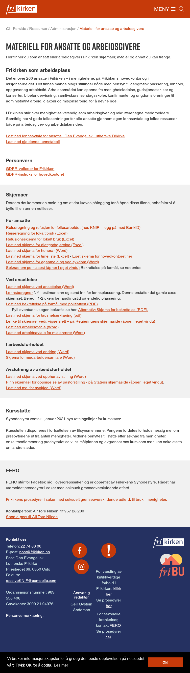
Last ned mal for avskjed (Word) (33, 387)
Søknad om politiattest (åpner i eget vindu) (43, 267)
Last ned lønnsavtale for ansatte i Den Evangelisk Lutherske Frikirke (65, 136)
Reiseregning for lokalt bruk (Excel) (37, 233)
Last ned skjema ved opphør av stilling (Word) (46, 376)
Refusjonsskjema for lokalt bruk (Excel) (40, 239)
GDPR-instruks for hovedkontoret (35, 174)
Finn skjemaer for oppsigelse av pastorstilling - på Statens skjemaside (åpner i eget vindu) (84, 382)
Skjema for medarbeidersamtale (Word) (40, 357)
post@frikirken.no (34, 552)
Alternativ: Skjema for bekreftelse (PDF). (113, 309)
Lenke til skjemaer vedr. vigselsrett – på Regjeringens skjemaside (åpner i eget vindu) (80, 321)
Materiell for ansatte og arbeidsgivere (111, 28)
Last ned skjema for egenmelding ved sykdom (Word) (52, 262)
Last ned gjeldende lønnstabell (33, 141)
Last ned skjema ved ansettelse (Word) (40, 286)
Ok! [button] (165, 662)
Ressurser (38, 28)
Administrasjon (63, 28)
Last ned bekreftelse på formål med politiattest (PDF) (52, 304)
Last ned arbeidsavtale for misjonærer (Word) (45, 332)
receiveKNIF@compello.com (31, 580)
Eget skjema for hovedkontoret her (102, 256)
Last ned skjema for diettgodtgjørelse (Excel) (45, 244)
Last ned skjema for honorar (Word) (37, 250)
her (109, 605)
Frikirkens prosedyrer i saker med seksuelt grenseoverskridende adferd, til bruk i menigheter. (86, 499)
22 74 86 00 (31, 546)
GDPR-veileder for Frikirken (30, 168)
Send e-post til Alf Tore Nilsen (32, 516)
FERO (115, 625)
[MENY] (173, 9)
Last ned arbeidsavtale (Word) (32, 327)
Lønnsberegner (19, 292)
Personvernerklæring (24, 615)
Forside (19, 28)
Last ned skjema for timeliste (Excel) (37, 256)
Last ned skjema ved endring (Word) (37, 351)
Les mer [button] (61, 665)
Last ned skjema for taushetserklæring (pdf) (43, 315)
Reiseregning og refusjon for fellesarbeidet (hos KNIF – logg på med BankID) (73, 227)
